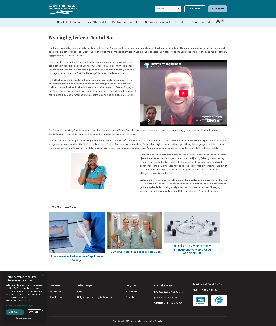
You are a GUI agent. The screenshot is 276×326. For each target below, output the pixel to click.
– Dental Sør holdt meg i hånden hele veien (134, 252)
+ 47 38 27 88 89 (208, 290)
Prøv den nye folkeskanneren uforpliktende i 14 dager (77, 258)
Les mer (27, 301)
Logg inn (219, 9)
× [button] (43, 275)
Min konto (55, 292)
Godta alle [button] (15, 312)
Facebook (131, 292)
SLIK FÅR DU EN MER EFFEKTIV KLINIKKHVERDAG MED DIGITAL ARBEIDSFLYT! (192, 250)
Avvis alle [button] (34, 312)
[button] (24, 306)
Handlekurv (55, 297)
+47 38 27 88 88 (212, 284)
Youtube (130, 297)
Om (79, 292)
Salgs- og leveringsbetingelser (95, 297)
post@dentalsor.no (165, 298)
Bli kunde (195, 9)
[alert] (24, 297)
